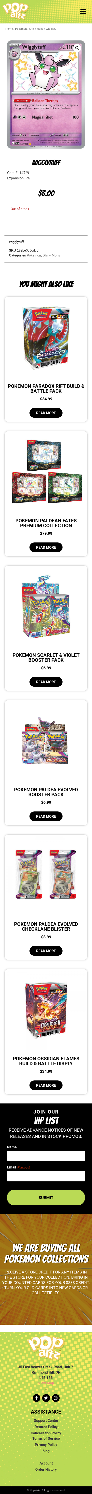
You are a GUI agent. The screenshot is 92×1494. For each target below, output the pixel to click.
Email (18, 1167)
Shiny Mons (36, 28)
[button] (77, 48)
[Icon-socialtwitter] (46, 1398)
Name (12, 1147)
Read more (46, 412)
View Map (46, 1383)
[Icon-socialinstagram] (56, 1398)
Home (9, 28)
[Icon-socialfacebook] (36, 1398)
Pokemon (21, 28)
